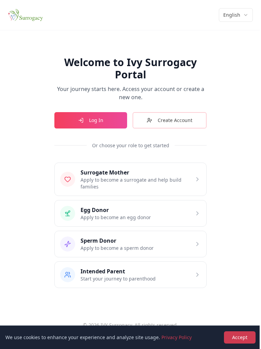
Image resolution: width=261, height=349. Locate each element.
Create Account (175, 120)
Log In (96, 120)
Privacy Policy (176, 337)
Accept (239, 337)
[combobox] (236, 15)
